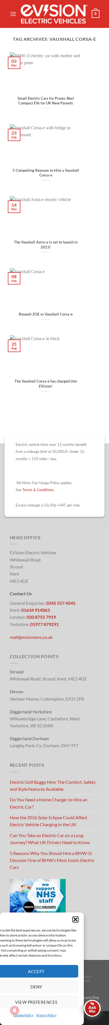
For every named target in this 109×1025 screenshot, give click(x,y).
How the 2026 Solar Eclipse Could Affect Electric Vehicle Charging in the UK (48, 821)
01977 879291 (44, 624)
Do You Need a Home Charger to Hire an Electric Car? (48, 803)
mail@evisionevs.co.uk (31, 637)
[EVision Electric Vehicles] (54, 13)
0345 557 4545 (60, 603)
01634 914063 (35, 610)
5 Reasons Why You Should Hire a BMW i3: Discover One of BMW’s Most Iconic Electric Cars (52, 860)
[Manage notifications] (14, 1010)
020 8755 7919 (41, 617)
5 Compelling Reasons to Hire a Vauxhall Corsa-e (46, 173)
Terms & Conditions (38, 490)
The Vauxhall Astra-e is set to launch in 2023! (45, 244)
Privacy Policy (46, 1015)
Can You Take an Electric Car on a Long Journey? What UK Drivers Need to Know (50, 839)
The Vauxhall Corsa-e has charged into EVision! (46, 383)
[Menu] (13, 14)
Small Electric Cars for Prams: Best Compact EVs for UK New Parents (46, 101)
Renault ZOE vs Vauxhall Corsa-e (46, 314)
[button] (75, 919)
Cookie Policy (23, 1015)
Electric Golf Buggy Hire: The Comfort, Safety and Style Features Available (53, 785)
